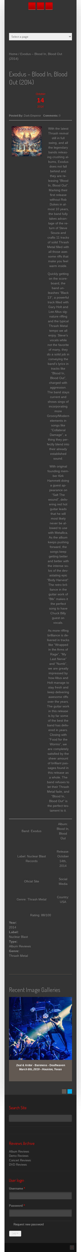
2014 (12, 927)
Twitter (40, 5)
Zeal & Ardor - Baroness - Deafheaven (40, 1065)
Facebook (32, 5)
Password (17, 1205)
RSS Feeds (49, 5)
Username (17, 1188)
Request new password (29, 1224)
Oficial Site (31, 881)
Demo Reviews (19, 1156)
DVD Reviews (18, 1164)
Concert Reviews (20, 1160)
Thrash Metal (18, 955)
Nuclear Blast (18, 937)
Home (13, 54)
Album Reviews (20, 946)
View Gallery (43, 1003)
